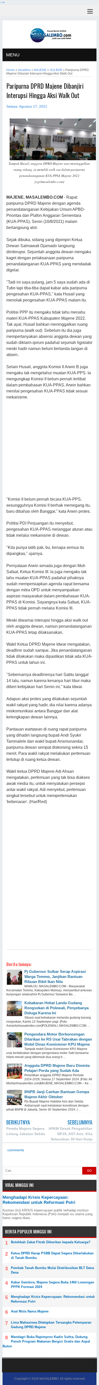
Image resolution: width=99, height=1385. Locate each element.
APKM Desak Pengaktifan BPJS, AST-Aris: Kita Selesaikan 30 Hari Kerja (70, 1133)
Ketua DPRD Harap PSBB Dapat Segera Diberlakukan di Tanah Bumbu (52, 1255)
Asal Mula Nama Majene (29, 1311)
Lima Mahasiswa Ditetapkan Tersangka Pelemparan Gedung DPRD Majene (51, 1325)
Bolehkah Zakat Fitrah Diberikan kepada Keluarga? (50, 1242)
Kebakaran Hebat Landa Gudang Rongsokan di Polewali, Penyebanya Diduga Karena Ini (56, 1008)
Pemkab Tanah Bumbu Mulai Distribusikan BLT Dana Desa (52, 1270)
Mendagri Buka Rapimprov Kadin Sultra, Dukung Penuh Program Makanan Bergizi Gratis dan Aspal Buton (46, 1341)
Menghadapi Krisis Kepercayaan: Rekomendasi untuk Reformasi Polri (39, 1200)
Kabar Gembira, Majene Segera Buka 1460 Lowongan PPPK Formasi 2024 (52, 1284)
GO (89, 1170)
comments (15, 1150)
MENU (13, 54)
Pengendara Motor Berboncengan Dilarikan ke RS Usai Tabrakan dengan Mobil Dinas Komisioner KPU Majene (58, 1039)
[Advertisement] (49, 448)
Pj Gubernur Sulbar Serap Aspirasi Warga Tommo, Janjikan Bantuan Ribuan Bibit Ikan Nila (55, 976)
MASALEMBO (49, 1378)
